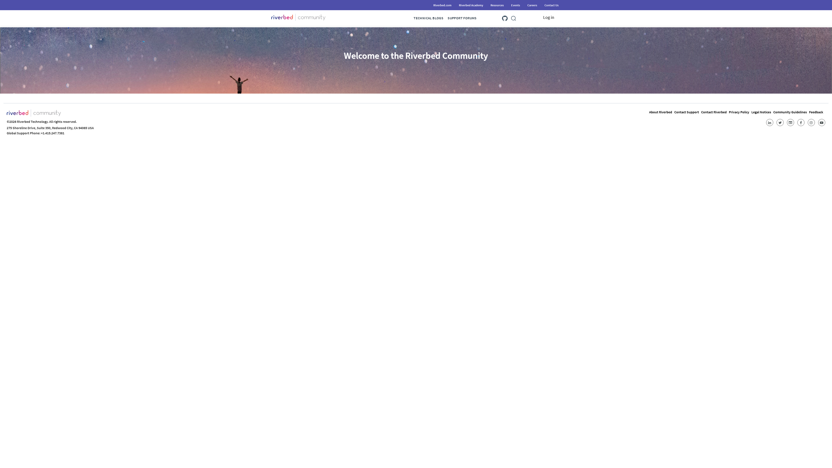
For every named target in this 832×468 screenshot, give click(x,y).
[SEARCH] (513, 17)
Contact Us (551, 5)
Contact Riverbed (714, 112)
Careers (532, 5)
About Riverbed (660, 112)
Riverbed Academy (471, 5)
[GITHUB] (504, 17)
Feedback (816, 112)
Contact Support (686, 112)
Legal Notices (761, 112)
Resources (497, 5)
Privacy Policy (739, 112)
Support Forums (462, 18)
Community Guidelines (790, 112)
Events (515, 5)
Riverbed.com (442, 5)
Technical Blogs (428, 18)
